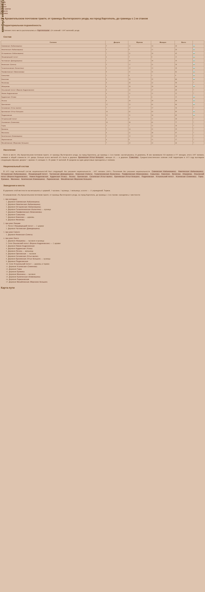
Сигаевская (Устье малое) (11, 108)
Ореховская (5, 104)
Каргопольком (43, 30)
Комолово (5, 79)
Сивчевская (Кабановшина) (11, 46)
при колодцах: (11, 199)
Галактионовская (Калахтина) (12, 68)
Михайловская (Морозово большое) (15, 143)
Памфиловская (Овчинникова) (12, 72)
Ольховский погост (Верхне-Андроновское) (17, 90)
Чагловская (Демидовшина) (11, 61)
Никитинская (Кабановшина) (12, 49)
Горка (3, 126)
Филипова (5, 83)
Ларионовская (6, 139)
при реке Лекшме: (13, 223)
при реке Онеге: (12, 238)
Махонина (5, 133)
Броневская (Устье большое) (12, 111)
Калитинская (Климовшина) (11, 136)
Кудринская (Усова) (8, 97)
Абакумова (5, 86)
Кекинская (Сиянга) (8, 64)
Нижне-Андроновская (9, 93)
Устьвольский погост (9, 119)
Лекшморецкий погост (9, 57)
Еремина (4, 129)
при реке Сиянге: (12, 232)
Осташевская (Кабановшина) (12, 53)
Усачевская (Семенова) (10, 122)
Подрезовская (6, 115)
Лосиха (4, 101)
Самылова (5, 75)
